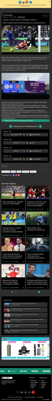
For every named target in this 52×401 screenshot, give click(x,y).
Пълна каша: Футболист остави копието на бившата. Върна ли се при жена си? (12, 256)
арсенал (13, 171)
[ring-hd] (18, 371)
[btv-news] (40, 371)
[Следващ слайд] (40, 126)
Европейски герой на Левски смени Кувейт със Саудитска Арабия (11, 282)
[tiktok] (21, 392)
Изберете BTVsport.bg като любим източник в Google (18, 120)
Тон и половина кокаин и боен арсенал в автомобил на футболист (36, 256)
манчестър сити (5, 171)
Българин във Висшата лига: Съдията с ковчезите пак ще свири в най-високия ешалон (37, 282)
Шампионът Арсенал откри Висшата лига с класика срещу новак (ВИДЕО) (36, 203)
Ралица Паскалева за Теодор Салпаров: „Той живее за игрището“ (24, 314)
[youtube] (25, 392)
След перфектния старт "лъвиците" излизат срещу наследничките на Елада (26, 319)
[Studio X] (48, 399)
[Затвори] (49, 1)
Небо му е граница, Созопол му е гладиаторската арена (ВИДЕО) (24, 324)
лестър (18, 171)
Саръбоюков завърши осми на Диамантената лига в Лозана (23, 303)
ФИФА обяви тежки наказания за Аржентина (36, 229)
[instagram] (29, 392)
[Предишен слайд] (10, 126)
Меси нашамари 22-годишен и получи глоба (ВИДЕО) (13, 203)
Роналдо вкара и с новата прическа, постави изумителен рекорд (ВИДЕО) (13, 230)
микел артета (25, 171)
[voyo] (29, 371)
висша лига (33, 171)
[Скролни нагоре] (33, 392)
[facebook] (18, 392)
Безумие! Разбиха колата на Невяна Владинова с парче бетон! (23, 330)
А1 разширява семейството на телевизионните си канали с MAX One (25, 308)
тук (47, 339)
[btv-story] (6, 371)
